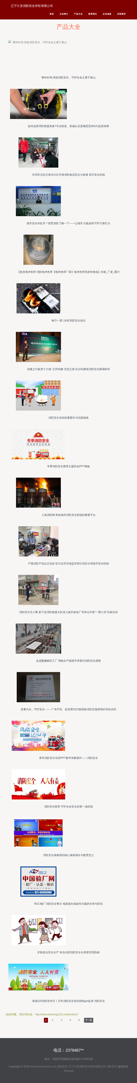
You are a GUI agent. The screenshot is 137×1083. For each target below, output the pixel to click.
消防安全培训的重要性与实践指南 (68, 417)
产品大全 (78, 14)
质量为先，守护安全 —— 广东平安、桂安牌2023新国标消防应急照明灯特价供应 (68, 709)
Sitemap (69, 1070)
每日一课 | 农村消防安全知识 (68, 320)
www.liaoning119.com (43, 1066)
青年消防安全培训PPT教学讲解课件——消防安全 (68, 758)
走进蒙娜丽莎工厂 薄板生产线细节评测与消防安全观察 (68, 660)
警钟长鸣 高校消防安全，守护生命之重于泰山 (68, 77)
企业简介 (64, 14)
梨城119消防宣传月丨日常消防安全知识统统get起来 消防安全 (68, 1001)
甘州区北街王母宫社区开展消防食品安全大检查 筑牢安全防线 (68, 174)
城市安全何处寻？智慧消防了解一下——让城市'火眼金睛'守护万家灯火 (68, 223)
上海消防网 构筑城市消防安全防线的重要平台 (68, 515)
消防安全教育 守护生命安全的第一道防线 (68, 806)
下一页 (88, 1020)
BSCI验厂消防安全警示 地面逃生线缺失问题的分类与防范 (68, 903)
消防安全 (62, 1066)
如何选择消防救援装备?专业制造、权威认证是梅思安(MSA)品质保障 (68, 126)
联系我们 (92, 14)
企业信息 (107, 14)
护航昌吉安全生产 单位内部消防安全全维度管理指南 (68, 952)
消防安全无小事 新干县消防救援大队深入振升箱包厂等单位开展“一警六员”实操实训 (68, 612)
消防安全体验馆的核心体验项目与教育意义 (68, 855)
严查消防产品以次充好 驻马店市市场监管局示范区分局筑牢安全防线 (68, 563)
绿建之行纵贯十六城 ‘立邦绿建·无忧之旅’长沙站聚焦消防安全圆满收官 (68, 369)
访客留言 (121, 14)
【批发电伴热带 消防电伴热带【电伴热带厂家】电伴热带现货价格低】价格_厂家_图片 (68, 271)
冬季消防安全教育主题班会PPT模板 (68, 466)
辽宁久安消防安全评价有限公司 (32, 6)
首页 (52, 14)
